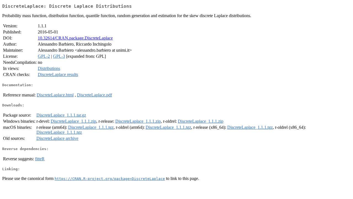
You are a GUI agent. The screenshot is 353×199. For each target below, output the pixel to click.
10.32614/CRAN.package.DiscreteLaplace (75, 38)
